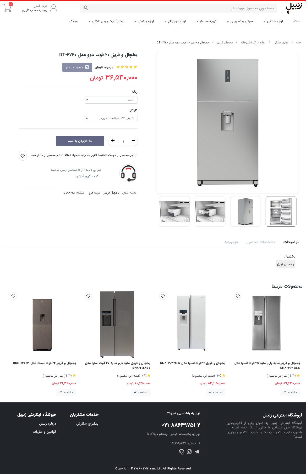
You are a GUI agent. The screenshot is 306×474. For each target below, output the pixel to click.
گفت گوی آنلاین (87, 176)
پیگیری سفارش (87, 424)
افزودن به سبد (78, 140)
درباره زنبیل (47, 424)
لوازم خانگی (275, 21)
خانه (297, 21)
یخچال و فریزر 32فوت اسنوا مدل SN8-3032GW (192, 363)
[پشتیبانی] (181, 452)
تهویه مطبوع (208, 21)
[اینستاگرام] (189, 452)
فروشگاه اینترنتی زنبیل (36, 414)
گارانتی (132, 110)
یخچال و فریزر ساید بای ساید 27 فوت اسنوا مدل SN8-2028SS (118, 366)
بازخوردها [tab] (231, 242)
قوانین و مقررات (44, 432)
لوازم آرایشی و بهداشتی (108, 21)
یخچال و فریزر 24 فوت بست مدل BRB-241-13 (44, 363)
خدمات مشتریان (84, 414)
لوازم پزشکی (146, 21)
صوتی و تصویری (241, 21)
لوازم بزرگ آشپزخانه (253, 42)
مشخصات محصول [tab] (261, 242)
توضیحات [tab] (291, 242)
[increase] (113, 141)
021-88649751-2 (181, 425)
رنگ (134, 91)
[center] (86, 8)
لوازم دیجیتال (177, 21)
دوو (91, 192)
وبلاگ (73, 21)
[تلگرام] (197, 452)
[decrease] (133, 141)
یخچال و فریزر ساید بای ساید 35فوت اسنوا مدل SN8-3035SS (267, 366)
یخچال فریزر (225, 42)
